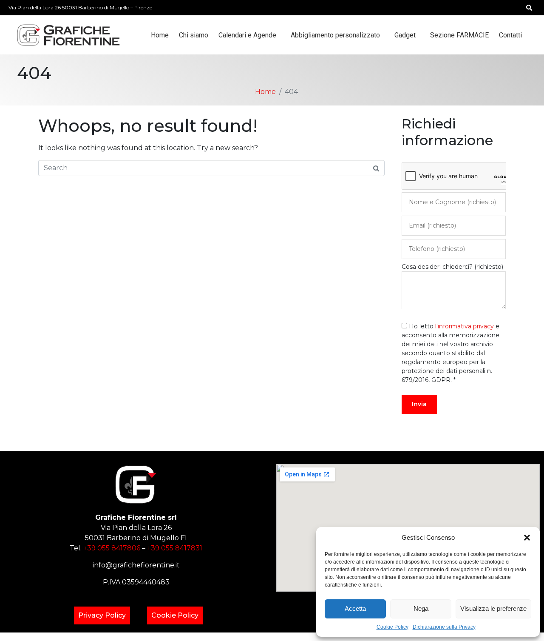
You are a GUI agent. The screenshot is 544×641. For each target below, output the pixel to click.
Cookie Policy (392, 627)
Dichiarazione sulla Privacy (444, 627)
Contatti (510, 35)
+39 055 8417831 (174, 548)
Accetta (355, 608)
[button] (527, 537)
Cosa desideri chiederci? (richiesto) (452, 267)
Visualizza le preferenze (493, 608)
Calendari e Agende (247, 35)
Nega (421, 608)
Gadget (405, 35)
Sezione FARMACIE (459, 35)
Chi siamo (193, 35)
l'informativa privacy (464, 326)
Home (160, 35)
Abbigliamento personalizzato (335, 35)
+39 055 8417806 (111, 548)
